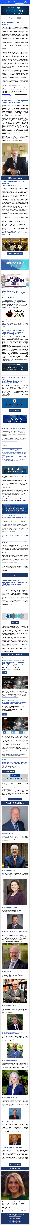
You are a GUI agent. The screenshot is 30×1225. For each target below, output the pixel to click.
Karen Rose (10, 140)
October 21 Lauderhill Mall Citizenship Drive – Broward (13, 459)
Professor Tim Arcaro (16, 649)
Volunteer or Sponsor (8, 771)
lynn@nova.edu (11, 1210)
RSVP (4, 672)
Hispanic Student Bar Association (14, 300)
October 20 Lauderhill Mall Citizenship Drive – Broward (13, 457)
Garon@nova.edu (6, 89)
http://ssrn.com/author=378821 (21, 94)
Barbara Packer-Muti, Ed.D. (16, 535)
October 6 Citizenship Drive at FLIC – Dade (11, 450)
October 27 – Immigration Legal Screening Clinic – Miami (14, 462)
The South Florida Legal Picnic (11, 231)
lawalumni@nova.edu (15, 1216)
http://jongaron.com (8, 95)
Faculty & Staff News (15, 1164)
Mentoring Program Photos (15, 253)
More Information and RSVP (10, 697)
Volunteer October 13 (15, 410)
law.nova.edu (10, 1214)
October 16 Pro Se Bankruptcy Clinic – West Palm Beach (14, 456)
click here (15, 525)
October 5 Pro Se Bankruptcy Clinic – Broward (12, 448)
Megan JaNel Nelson (13, 500)
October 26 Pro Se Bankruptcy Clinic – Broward (12, 460)
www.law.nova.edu (6, 94)
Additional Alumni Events (15, 799)
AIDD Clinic (15, 622)
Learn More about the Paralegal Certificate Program (15, 574)
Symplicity (10, 434)
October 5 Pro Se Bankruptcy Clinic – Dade (11, 449)
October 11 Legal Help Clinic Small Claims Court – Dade (14, 452)
